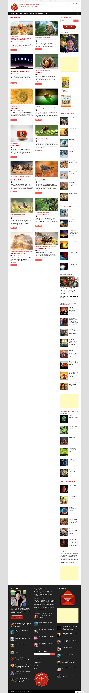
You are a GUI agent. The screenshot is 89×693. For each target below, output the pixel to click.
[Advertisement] (69, 64)
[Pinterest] (73, 3)
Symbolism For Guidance (66, 0)
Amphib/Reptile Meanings (40, 246)
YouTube (36, 663)
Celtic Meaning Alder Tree (18, 253)
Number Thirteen (15, 145)
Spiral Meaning (15, 108)
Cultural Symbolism (25, 105)
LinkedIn (36, 668)
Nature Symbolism (35, 0)
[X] (72, 3)
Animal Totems (13, 0)
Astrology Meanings (20, 0)
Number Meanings (58, 0)
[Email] (77, 3)
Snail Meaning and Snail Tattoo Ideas (45, 108)
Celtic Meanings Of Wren (18, 216)
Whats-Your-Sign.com (29, 4)
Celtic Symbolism (21, 214)
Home (12, 13)
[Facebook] (69, 3)
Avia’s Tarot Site (39, 13)
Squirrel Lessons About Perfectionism (45, 39)
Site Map (26, 13)
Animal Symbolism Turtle (42, 248)
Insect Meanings (38, 70)
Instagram (36, 666)
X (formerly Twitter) (38, 662)
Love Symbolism (51, 0)
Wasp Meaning (39, 72)
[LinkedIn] (76, 3)
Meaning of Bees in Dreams (43, 138)
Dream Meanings (28, 0)
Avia (14, 41)
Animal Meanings (38, 37)
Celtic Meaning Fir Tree (42, 214)
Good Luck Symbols (43, 0)
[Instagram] (75, 3)
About (17, 13)
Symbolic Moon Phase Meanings (20, 71)
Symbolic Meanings (14, 36)
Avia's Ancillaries (46, 37)
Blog (21, 13)
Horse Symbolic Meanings (18, 180)
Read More (13, 50)
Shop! (46, 13)
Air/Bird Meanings (39, 178)
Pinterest (36, 665)
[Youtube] (70, 3)
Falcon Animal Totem (41, 180)
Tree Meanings (46, 212)
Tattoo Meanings (38, 106)
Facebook (36, 660)
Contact (32, 13)
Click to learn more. (64, 52)
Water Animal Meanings (51, 246)
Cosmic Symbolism (14, 69)
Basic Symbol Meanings (15, 105)
